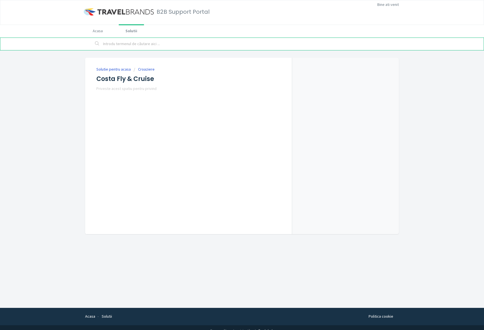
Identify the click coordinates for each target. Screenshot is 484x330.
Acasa (98, 30)
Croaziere (146, 69)
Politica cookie (381, 316)
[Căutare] (97, 44)
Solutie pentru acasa (114, 69)
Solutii (131, 30)
